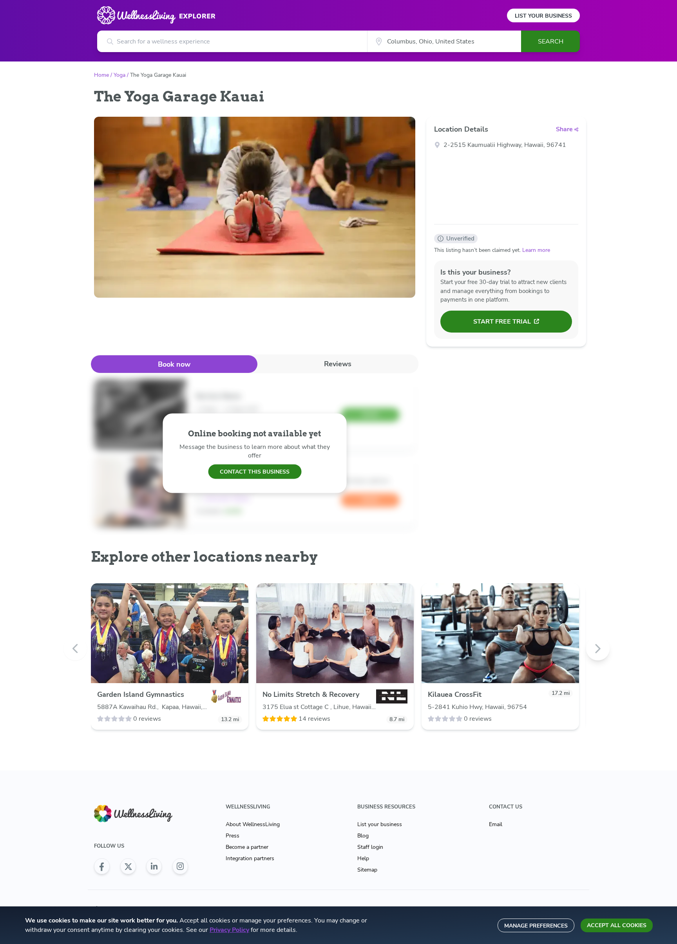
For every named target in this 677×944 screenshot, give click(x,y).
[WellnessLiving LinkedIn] (154, 866)
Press (232, 835)
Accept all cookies (616, 925)
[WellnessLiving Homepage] (141, 814)
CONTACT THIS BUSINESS (255, 471)
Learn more (536, 250)
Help (363, 858)
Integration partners (250, 858)
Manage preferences (536, 926)
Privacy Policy (229, 930)
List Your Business (543, 16)
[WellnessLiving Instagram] (180, 866)
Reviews (337, 364)
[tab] (174, 364)
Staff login (370, 847)
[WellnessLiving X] (128, 866)
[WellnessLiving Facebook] (102, 866)
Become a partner (247, 847)
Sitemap (367, 869)
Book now (174, 364)
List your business (379, 824)
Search (550, 41)
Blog (363, 835)
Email (495, 824)
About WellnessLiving (253, 824)
